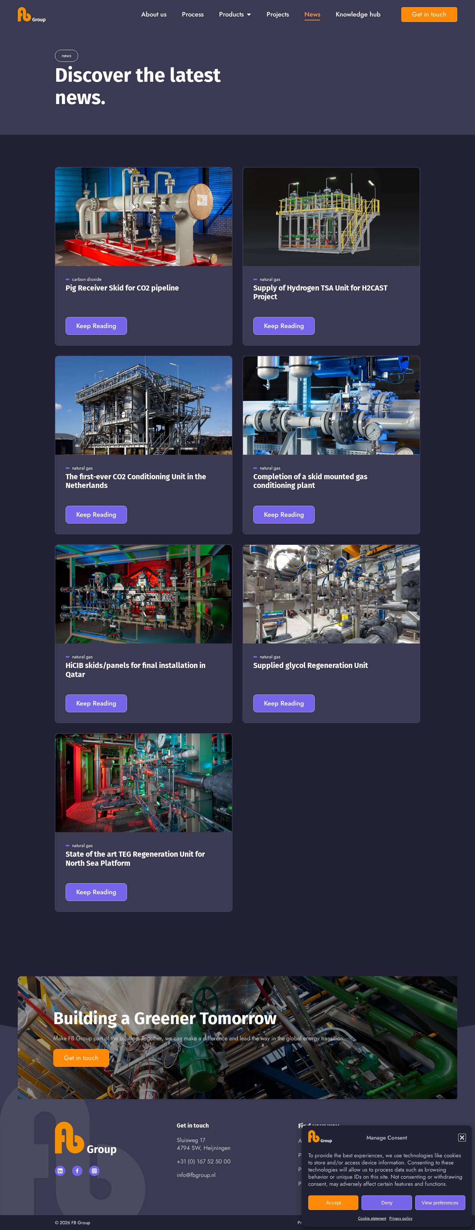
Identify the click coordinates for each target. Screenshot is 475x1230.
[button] (462, 1137)
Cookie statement (372, 1218)
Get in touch (429, 14)
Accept (333, 1202)
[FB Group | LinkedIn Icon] (60, 1171)
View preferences (440, 1202)
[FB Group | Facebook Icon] (77, 1171)
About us (153, 14)
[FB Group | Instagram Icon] (94, 1171)
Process (193, 14)
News (312, 14)
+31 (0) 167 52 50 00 (204, 1161)
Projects (278, 14)
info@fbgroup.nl (196, 1175)
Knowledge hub (358, 14)
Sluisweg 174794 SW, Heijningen (203, 1144)
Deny (387, 1202)
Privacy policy (400, 1218)
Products (231, 14)
